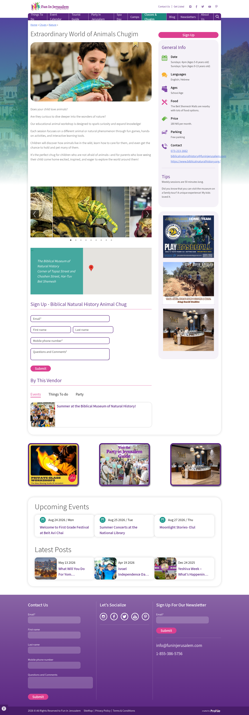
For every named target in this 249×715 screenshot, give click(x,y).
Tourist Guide (76, 16)
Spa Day (119, 16)
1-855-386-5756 (169, 653)
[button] (4, 708)
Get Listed (179, 6)
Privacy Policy (102, 710)
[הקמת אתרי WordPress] (211, 710)
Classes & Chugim (150, 16)
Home (33, 25)
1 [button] (70, 240)
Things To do (58, 394)
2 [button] (76, 240)
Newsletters (188, 17)
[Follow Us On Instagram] (190, 6)
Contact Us (164, 6)
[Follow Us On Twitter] (202, 6)
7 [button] (101, 240)
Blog (172, 17)
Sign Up (188, 35)
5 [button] (91, 240)
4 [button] (86, 240)
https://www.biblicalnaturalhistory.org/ (196, 161)
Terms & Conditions (124, 710)
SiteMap (88, 710)
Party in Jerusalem (98, 16)
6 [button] (96, 240)
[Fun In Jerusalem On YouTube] (209, 7)
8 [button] (106, 240)
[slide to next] (147, 214)
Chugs (43, 25)
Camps (134, 17)
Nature (52, 25)
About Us (205, 16)
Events (35, 394)
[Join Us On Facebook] (196, 6)
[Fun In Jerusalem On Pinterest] (216, 6)
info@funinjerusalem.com (179, 645)
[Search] (217, 16)
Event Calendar (55, 16)
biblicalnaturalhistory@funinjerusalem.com (198, 156)
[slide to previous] (34, 214)
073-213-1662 (179, 151)
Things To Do (37, 16)
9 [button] (111, 240)
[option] (91, 211)
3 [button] (81, 240)
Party (80, 394)
